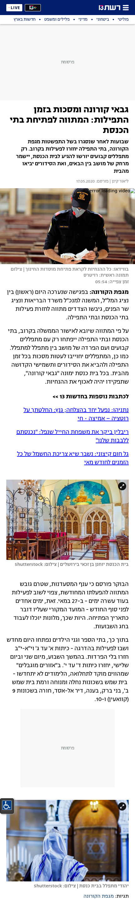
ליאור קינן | (119, 181)
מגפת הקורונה (99, 896)
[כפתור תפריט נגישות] (7, 805)
